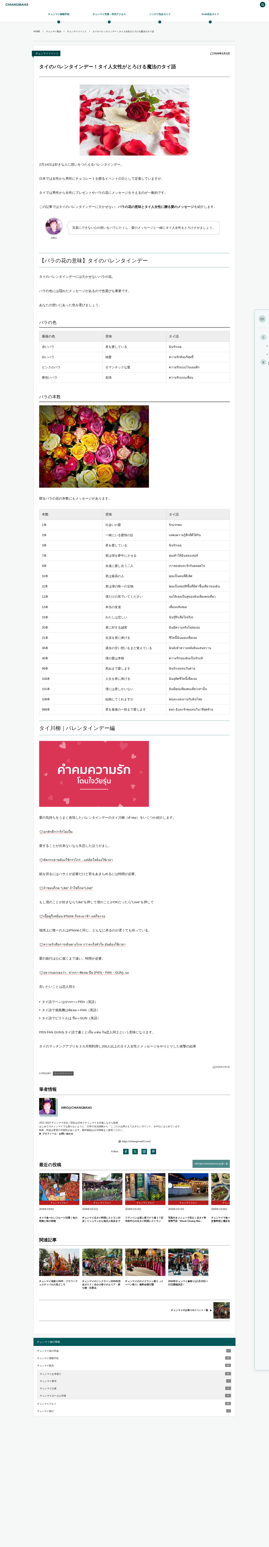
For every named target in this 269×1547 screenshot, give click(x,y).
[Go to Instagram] (144, 1151)
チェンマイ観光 (133, 1365)
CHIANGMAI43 (16, 4)
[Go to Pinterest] (153, 1151)
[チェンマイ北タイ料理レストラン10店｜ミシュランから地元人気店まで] (102, 1187)
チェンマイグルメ (133, 1403)
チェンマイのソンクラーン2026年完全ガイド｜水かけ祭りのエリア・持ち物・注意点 (101, 1284)
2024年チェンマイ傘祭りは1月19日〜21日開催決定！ (188, 1283)
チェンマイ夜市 (134, 1381)
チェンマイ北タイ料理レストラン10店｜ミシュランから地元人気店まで (101, 1219)
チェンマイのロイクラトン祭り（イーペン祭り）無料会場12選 (144, 1283)
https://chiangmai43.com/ (136, 1141)
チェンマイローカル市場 (134, 1395)
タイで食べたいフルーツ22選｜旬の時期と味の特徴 (58, 1219)
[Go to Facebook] (126, 1151)
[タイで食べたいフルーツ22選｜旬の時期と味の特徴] (59, 1187)
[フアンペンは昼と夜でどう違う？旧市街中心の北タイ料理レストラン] (145, 1187)
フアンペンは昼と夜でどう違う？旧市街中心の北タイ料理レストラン (144, 1219)
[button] (262, 5)
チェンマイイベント (47, 53)
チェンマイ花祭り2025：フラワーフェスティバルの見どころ (58, 1283)
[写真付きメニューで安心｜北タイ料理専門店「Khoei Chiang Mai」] (188, 1187)
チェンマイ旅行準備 (133, 1351)
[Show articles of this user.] (47, 1106)
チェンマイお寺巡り (134, 1374)
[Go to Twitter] (135, 1151)
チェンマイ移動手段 (133, 1358)
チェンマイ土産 (134, 1388)
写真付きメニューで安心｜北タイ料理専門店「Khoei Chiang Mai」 (187, 1219)
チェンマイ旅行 (133, 1411)
